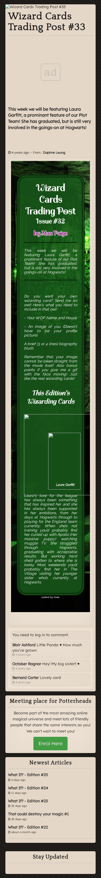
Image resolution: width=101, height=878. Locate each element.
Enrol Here (50, 743)
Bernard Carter (25, 677)
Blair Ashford (24, 644)
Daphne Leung (54, 152)
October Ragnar (26, 663)
